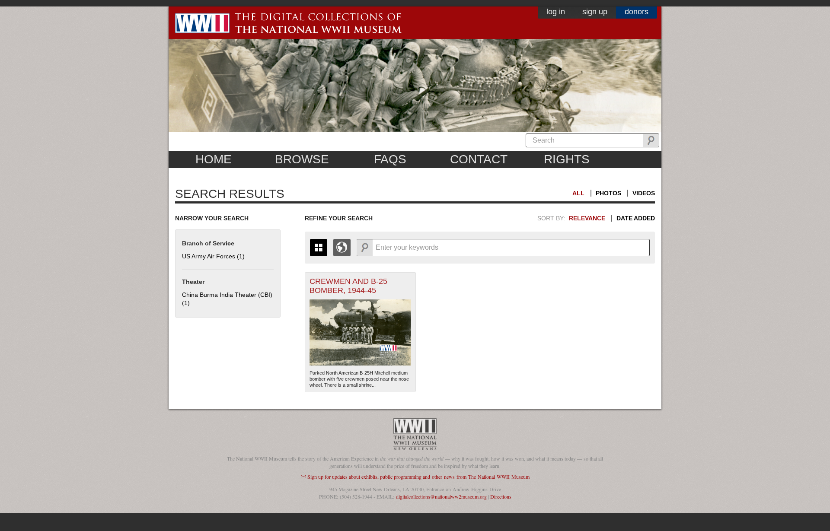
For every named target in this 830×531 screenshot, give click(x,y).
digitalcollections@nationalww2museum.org (441, 496)
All (578, 193)
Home (213, 159)
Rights (567, 159)
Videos (643, 193)
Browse (302, 159)
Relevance (587, 218)
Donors (636, 11)
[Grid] (318, 247)
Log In (555, 11)
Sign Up (594, 11)
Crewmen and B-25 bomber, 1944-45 (348, 286)
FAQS (390, 159)
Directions (500, 496)
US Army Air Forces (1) (213, 256)
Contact (479, 159)
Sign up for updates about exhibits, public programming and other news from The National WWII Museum (418, 476)
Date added (635, 218)
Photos (608, 193)
